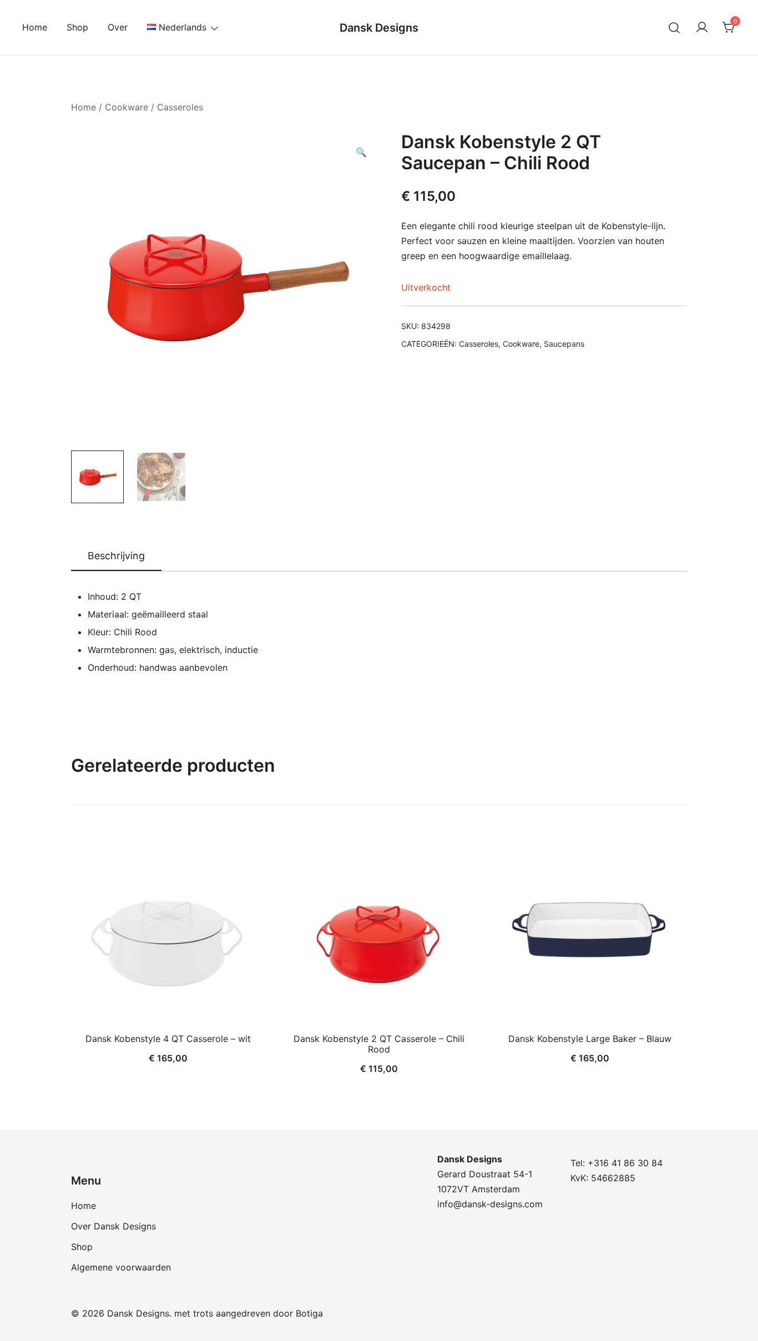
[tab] (116, 556)
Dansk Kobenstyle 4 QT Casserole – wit (168, 1038)
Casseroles (180, 107)
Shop (77, 27)
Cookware (126, 107)
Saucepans (564, 343)
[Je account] (702, 28)
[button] (361, 152)
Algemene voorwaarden (121, 1267)
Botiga (309, 1313)
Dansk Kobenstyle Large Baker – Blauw (589, 1038)
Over (118, 27)
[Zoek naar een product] (674, 27)
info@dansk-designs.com (490, 1204)
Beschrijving (116, 555)
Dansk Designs (379, 27)
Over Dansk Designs (113, 1226)
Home (34, 27)
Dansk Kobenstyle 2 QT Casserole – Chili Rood (379, 1044)
